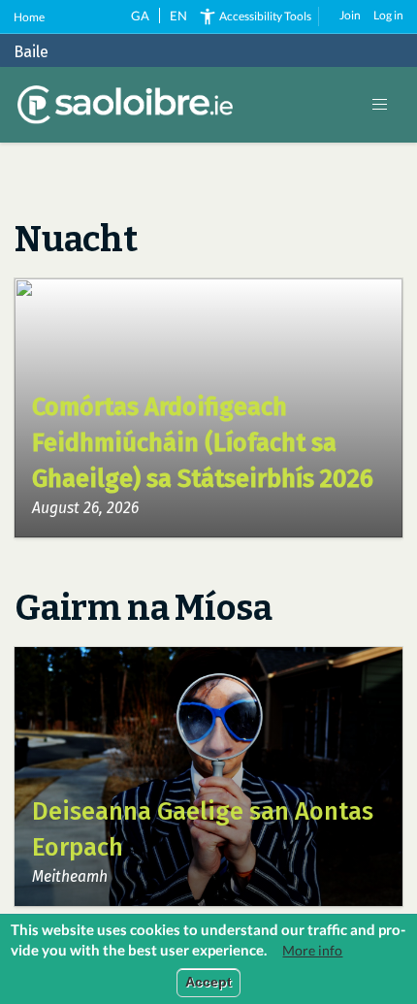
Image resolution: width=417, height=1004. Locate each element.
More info (312, 950)
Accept (208, 982)
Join (350, 14)
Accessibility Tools (265, 15)
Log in (388, 14)
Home (29, 16)
